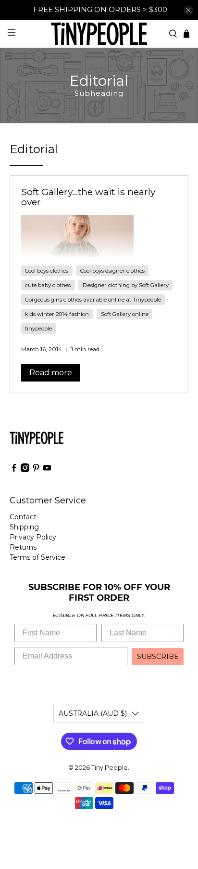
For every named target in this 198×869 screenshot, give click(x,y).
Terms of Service (37, 557)
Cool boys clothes (46, 270)
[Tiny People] (99, 33)
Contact (23, 517)
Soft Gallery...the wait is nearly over (88, 197)
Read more (50, 372)
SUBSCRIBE (158, 656)
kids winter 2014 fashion (57, 314)
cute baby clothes (48, 285)
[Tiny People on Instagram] (25, 469)
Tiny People (109, 767)
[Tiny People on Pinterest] (36, 469)
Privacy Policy (33, 537)
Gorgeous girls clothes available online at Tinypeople (93, 299)
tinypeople (38, 328)
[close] (188, 10)
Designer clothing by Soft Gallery (126, 285)
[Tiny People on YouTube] (47, 469)
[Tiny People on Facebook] (14, 469)
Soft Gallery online (124, 314)
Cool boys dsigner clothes (112, 270)
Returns (23, 547)
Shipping (24, 527)
